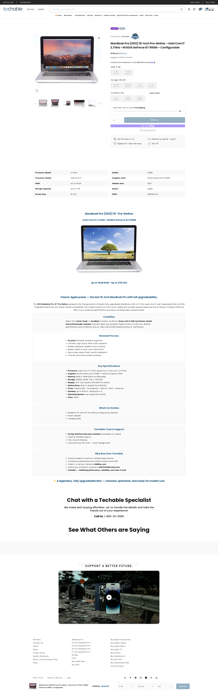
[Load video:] (109, 597)
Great (140, 98)
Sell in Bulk (195, 2)
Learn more (154, 93)
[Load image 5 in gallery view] (91, 103)
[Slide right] (99, 103)
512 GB (128, 85)
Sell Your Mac (8, 2)
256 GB (116, 85)
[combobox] (117, 9)
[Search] (181, 9)
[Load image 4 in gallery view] (79, 103)
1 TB (140, 85)
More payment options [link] (148, 130)
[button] (79, 16)
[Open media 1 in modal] (67, 60)
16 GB (128, 72)
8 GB (116, 72)
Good (128, 98)
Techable (119, 36)
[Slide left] (35, 103)
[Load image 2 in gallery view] (55, 103)
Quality (41, 9)
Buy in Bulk (210, 2)
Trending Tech (25, 2)
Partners (31, 9)
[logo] (13, 9)
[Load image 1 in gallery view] (43, 103)
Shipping (113, 57)
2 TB (151, 85)
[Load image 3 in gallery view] (67, 103)
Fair (116, 98)
